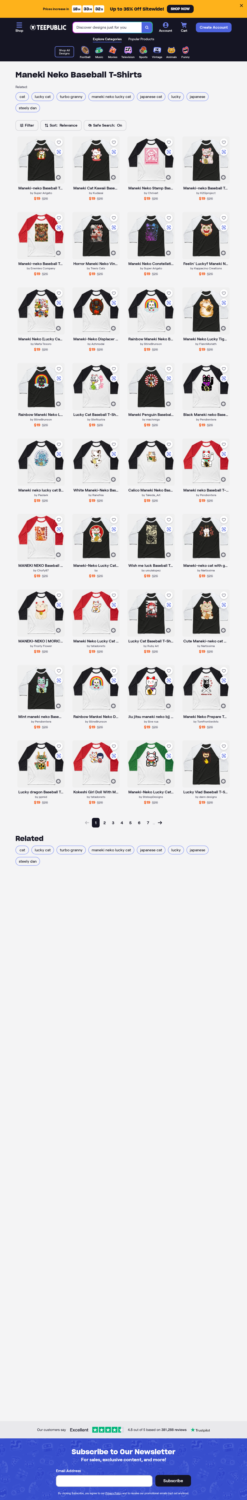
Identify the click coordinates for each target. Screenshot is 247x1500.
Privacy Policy (113, 1493)
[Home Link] (48, 27)
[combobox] (107, 27)
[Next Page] (160, 823)
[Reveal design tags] (58, 177)
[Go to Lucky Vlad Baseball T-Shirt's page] (206, 764)
